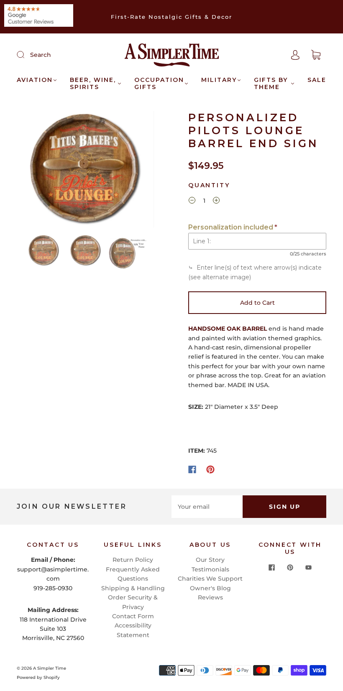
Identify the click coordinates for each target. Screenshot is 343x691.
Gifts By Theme (271, 83)
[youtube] (308, 567)
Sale (316, 80)
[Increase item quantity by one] (216, 201)
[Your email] (207, 506)
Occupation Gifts (159, 83)
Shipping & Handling (133, 588)
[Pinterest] (210, 469)
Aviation (35, 80)
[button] (31, 171)
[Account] (295, 54)
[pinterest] (290, 567)
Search (40, 55)
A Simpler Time (49, 668)
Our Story (210, 560)
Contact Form (133, 616)
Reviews (210, 597)
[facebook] (272, 567)
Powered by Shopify (38, 677)
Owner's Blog (210, 588)
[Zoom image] (86, 171)
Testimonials (210, 569)
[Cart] (315, 55)
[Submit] (26, 54)
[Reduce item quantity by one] (192, 201)
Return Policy (133, 560)
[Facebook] (192, 469)
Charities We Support (210, 578)
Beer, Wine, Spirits (93, 83)
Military (219, 80)
